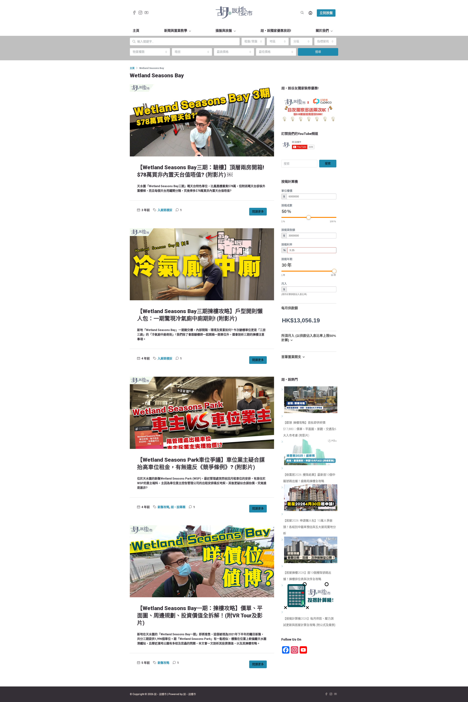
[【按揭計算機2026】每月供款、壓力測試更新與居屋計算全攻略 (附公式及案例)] (282, 612)
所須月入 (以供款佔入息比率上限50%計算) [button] (308, 338)
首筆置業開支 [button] (291, 357)
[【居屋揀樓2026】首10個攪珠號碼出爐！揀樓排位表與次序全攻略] (282, 566)
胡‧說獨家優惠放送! (276, 31)
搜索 (328, 163)
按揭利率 (286, 244)
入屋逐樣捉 (165, 210)
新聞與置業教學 (175, 31)
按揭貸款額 (288, 229)
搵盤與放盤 (224, 31)
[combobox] (253, 41)
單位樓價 (286, 190)
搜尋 (318, 52)
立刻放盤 (326, 13)
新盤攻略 (163, 507)
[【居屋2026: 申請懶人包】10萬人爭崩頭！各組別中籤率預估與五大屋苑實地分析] (282, 514)
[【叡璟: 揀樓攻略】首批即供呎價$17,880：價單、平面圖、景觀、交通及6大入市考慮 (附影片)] (282, 416)
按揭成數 (286, 205)
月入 (284, 283)
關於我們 (322, 31)
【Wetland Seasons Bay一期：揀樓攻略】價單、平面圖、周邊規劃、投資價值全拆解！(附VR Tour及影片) (200, 615)
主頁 (136, 31)
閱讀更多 (258, 211)
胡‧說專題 (178, 507)
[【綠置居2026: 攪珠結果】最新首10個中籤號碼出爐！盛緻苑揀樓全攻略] (282, 468)
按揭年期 (286, 259)
